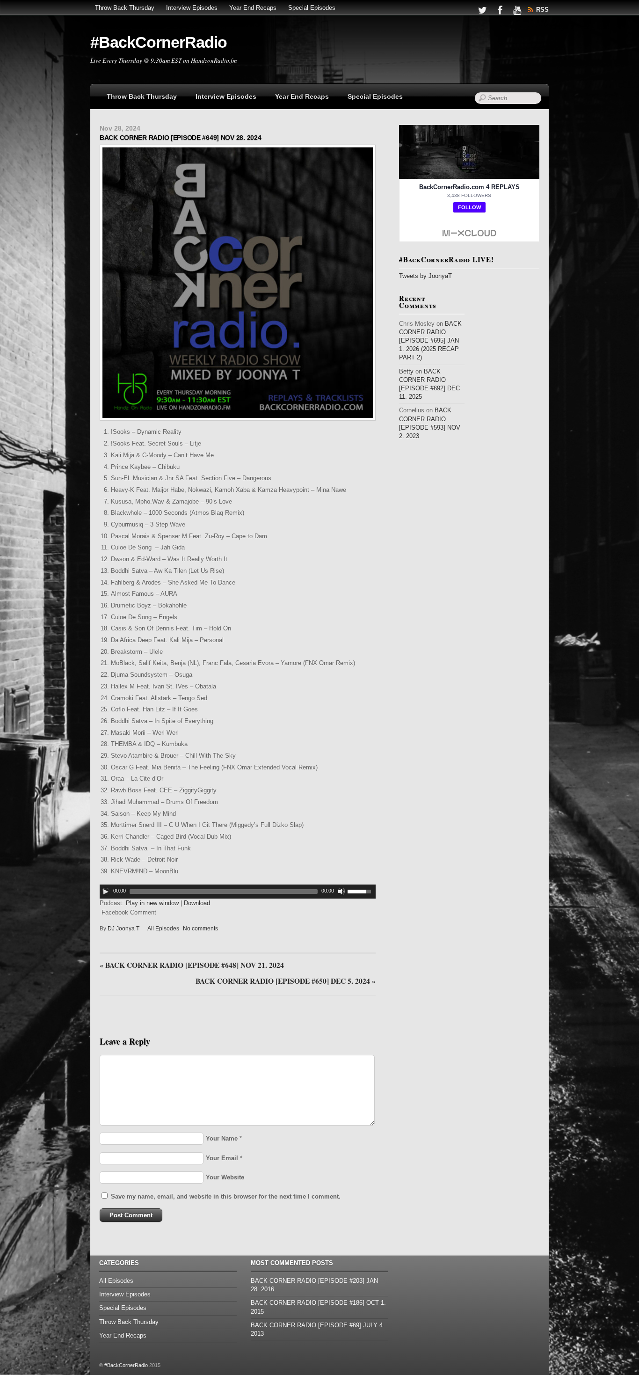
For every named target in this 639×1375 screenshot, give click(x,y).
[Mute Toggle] (341, 891)
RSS (542, 9)
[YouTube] (516, 9)
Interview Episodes (192, 7)
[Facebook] (499, 9)
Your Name (222, 1138)
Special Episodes (311, 7)
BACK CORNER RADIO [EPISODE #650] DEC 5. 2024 (286, 981)
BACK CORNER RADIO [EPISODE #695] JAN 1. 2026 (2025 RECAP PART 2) (430, 340)
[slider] (362, 891)
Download (197, 903)
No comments (200, 928)
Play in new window (152, 903)
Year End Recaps (252, 7)
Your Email (222, 1158)
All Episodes (163, 928)
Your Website (225, 1177)
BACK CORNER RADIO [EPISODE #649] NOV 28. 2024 (180, 137)
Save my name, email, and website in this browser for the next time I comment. (226, 1196)
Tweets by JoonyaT (425, 275)
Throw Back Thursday (124, 7)
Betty (406, 371)
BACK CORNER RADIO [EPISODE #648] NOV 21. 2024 (192, 965)
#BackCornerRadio (126, 1365)
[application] (238, 892)
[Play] (105, 891)
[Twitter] (482, 9)
